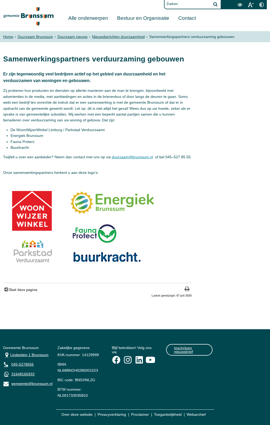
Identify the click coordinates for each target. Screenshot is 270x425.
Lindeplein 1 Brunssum (26, 354)
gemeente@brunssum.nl (26, 383)
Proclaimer (140, 414)
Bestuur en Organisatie (143, 18)
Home (8, 37)
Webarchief (196, 414)
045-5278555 (22, 364)
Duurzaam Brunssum (35, 37)
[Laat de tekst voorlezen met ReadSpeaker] (231, 2)
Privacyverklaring (112, 414)
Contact (187, 18)
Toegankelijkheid (168, 414)
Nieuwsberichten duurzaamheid (118, 37)
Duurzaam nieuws (72, 37)
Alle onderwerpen (88, 18)
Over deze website (77, 414)
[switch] (239, 4)
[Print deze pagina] (187, 289)
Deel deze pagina (22, 290)
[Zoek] (215, 4)
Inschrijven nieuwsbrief (183, 350)
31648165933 (23, 374)
